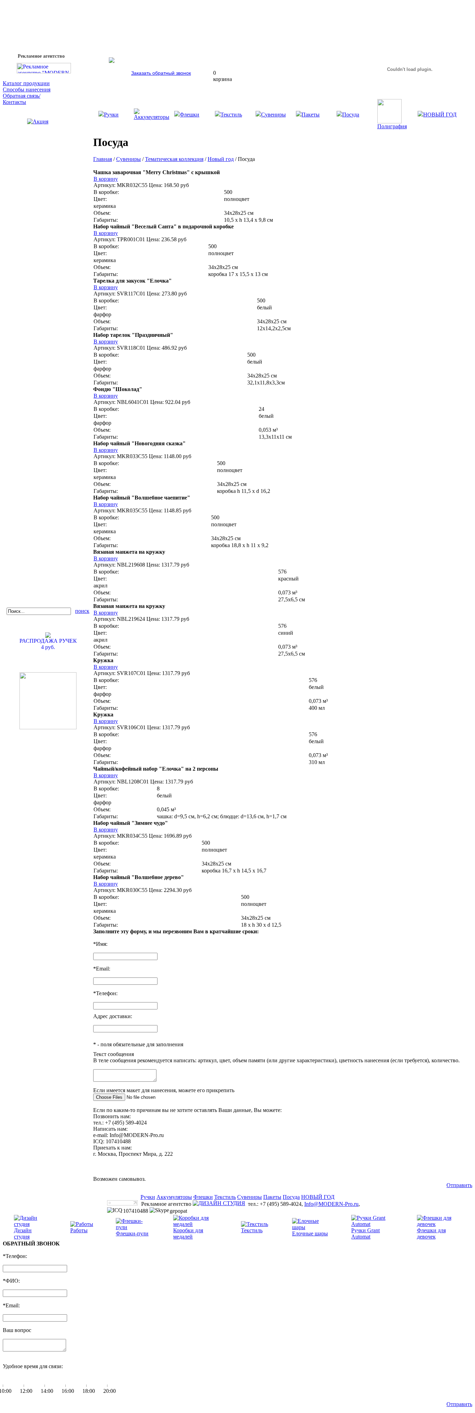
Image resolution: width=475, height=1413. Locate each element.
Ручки (111, 114)
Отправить (459, 1185)
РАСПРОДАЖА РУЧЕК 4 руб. (48, 644)
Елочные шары (310, 1233)
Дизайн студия (23, 1233)
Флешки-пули (132, 1233)
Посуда (350, 114)
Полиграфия (392, 126)
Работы (79, 1230)
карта (99, 1166)
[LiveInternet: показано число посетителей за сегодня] (122, 1204)
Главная (102, 159)
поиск (82, 611)
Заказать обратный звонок (161, 73)
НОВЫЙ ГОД (440, 114)
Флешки (189, 114)
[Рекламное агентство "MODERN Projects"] (44, 71)
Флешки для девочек (431, 1233)
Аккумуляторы (151, 117)
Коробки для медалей (188, 1233)
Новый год (221, 159)
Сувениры (273, 114)
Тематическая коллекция (174, 159)
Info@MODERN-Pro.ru (331, 1204)
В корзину (106, 179)
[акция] (48, 131)
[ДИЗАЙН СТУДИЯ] (219, 1203)
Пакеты (310, 114)
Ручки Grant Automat (365, 1233)
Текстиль (231, 114)
